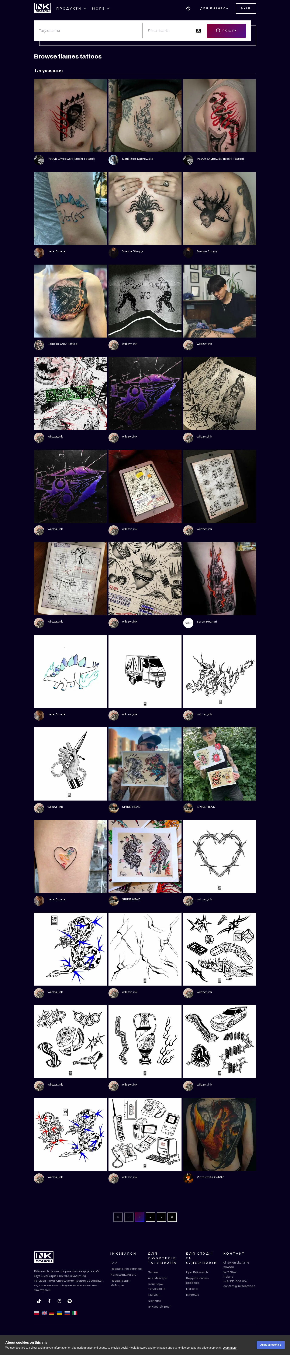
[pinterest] (70, 1301)
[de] (51, 1313)
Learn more (230, 1347)
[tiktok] (39, 1301)
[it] (74, 1313)
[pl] (36, 1313)
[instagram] (59, 1301)
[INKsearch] (42, 8)
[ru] (67, 1313)
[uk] (59, 1313)
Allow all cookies (270, 1344)
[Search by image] (198, 30)
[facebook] (49, 1301)
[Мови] (188, 8)
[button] (188, 8)
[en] (44, 1313)
